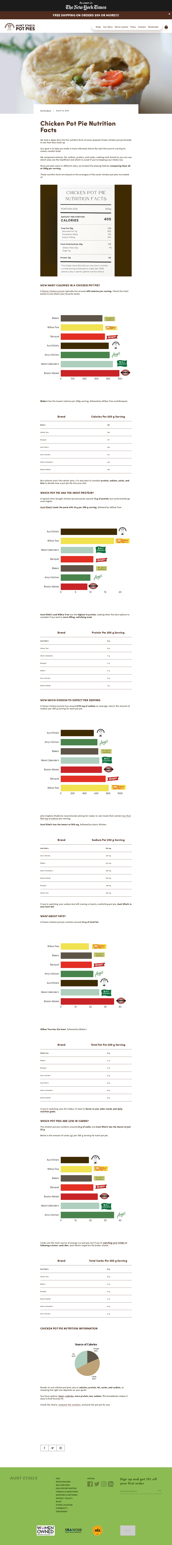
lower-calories (66, 1395)
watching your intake (114, 1242)
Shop (98, 26)
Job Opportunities (66, 1488)
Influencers (63, 1485)
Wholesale (153, 26)
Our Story (108, 26)
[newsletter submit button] (159, 1491)
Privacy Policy (64, 1498)
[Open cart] (166, 27)
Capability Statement (62, 1510)
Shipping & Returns (67, 1494)
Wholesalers (63, 1481)
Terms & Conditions (67, 1491)
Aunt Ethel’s (46, 507)
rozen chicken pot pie (53, 291)
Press (133, 26)
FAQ (58, 1478)
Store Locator (121, 26)
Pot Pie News (45, 110)
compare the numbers (69, 1404)
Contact (142, 26)
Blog (59, 1501)
